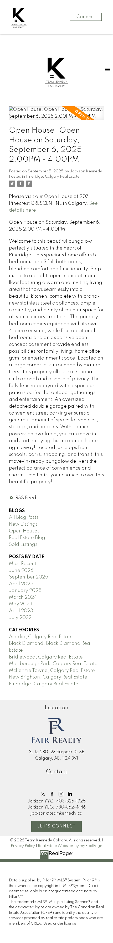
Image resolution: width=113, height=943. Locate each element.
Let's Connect (56, 826)
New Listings (23, 524)
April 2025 (21, 584)
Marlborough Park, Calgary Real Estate (53, 663)
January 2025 (25, 590)
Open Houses (24, 531)
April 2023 (21, 610)
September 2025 (28, 577)
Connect (85, 16)
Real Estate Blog (27, 537)
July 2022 (20, 617)
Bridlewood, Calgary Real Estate (46, 657)
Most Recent (22, 563)
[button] (43, 794)
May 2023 (20, 604)
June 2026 (21, 570)
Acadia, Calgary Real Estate (41, 637)
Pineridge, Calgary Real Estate (53, 176)
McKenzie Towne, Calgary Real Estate (52, 670)
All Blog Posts (23, 517)
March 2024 (23, 597)
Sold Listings (23, 544)
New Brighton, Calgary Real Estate (48, 677)
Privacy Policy (23, 846)
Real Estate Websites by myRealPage (70, 846)
